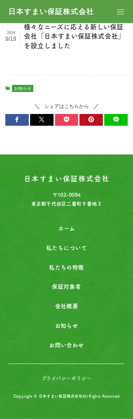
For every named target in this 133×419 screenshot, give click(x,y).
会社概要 (66, 306)
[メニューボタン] (120, 12)
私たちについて (66, 248)
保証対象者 (66, 286)
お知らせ (22, 88)
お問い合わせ (66, 345)
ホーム (66, 228)
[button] (17, 120)
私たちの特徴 (66, 267)
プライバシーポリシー (66, 378)
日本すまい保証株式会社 (51, 11)
